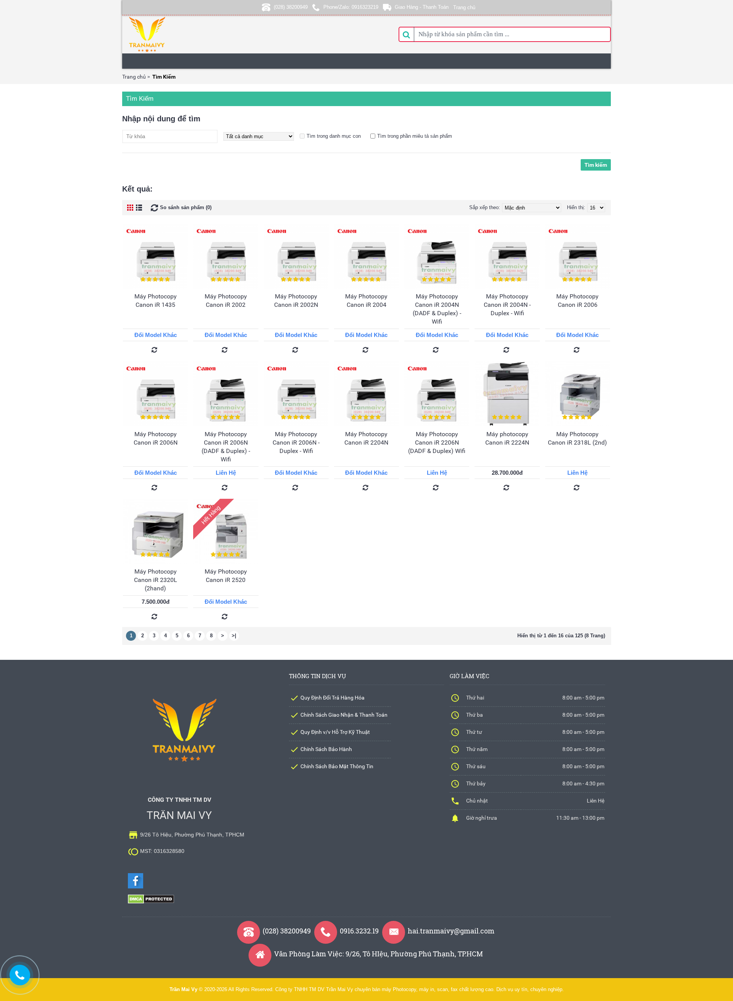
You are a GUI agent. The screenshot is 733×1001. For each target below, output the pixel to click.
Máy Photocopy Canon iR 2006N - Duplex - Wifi (296, 442)
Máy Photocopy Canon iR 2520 (226, 576)
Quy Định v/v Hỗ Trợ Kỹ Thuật (335, 732)
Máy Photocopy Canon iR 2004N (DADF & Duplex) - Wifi (437, 309)
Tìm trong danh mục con (334, 136)
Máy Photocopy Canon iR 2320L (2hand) (155, 580)
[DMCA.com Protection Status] (151, 902)
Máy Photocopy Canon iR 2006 (577, 300)
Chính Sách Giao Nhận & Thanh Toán (343, 715)
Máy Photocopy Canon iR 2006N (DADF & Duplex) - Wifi (226, 446)
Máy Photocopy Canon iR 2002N (296, 300)
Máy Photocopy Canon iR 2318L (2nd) (577, 438)
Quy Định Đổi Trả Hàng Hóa (332, 698)
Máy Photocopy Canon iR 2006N (156, 438)
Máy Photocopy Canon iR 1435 (155, 300)
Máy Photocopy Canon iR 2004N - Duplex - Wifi (507, 305)
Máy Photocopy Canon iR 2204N (366, 438)
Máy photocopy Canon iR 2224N (507, 438)
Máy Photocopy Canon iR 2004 (366, 300)
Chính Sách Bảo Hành (326, 749)
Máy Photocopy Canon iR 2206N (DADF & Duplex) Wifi (436, 442)
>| (234, 635)
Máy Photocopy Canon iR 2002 (226, 300)
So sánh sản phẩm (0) (186, 207)
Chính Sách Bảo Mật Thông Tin (336, 766)
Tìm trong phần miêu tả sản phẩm (414, 136)
